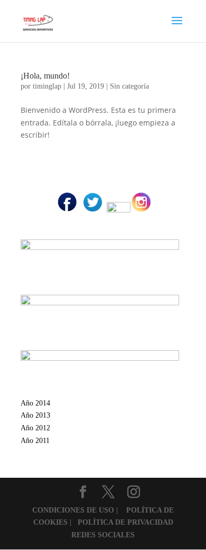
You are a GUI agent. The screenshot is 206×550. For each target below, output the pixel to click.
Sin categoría (129, 86)
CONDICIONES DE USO (74, 510)
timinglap (47, 86)
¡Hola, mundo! (45, 75)
